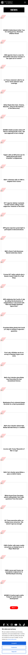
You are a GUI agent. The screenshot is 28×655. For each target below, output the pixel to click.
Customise (14, 647)
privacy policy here (11, 639)
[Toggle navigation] (25, 2)
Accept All (14, 643)
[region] (14, 641)
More (13, 607)
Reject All (14, 651)
